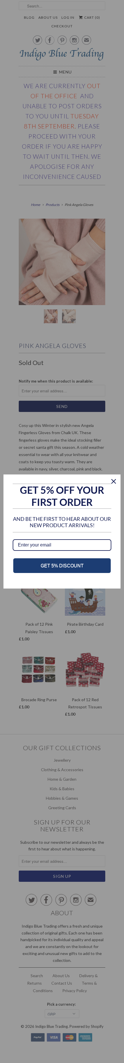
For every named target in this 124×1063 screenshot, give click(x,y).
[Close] (114, 481)
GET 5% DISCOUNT (62, 565)
